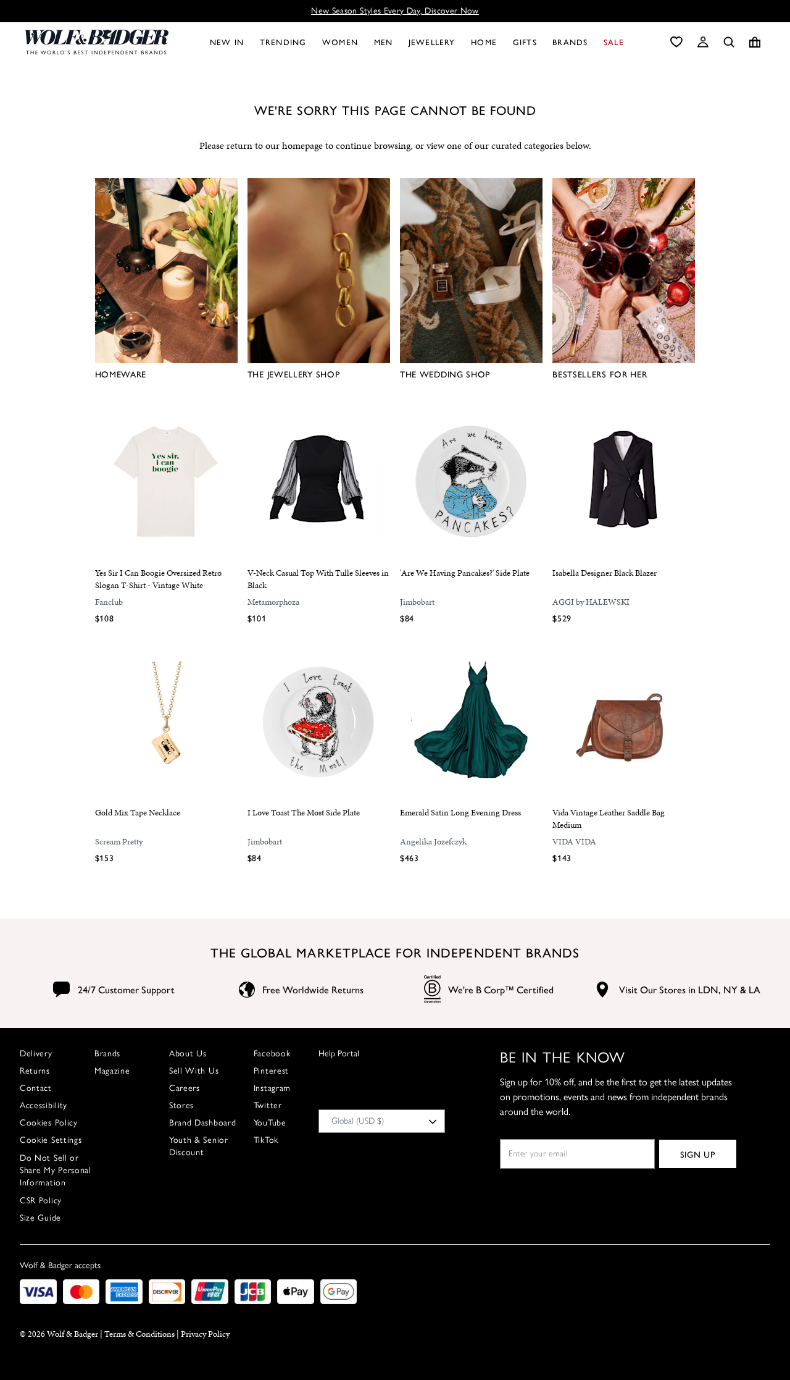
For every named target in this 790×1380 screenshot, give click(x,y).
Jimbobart (417, 602)
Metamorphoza (273, 602)
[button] (702, 42)
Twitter (268, 1105)
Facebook (272, 1053)
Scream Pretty (119, 842)
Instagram (272, 1088)
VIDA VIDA (574, 842)
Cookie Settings (51, 1140)
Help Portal (338, 1053)
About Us (188, 1053)
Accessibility (43, 1105)
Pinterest (271, 1071)
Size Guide (40, 1218)
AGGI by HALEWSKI (591, 602)
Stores (181, 1105)
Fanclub (109, 602)
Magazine (112, 1071)
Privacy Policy (205, 1334)
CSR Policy (41, 1200)
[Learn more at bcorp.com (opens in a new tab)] (432, 989)
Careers (184, 1088)
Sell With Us (193, 1071)
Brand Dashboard (202, 1122)
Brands (107, 1053)
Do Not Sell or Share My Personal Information (55, 1170)
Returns (35, 1071)
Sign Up (697, 1154)
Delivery (36, 1053)
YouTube (270, 1122)
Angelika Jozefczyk (433, 842)
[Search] (728, 42)
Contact (36, 1088)
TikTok (266, 1140)
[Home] (96, 42)
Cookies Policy (49, 1122)
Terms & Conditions (139, 1334)
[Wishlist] (676, 42)
